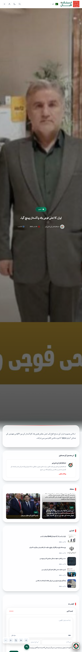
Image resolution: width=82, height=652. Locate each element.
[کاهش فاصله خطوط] (11, 640)
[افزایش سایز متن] (26, 640)
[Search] (20, 4)
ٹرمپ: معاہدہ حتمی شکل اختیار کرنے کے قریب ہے (54, 570)
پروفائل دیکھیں (62, 474)
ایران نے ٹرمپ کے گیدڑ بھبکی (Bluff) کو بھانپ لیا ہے (53, 536)
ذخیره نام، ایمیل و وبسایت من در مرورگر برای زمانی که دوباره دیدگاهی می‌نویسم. (50, 648)
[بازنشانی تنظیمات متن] (16, 640)
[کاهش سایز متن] (6, 640)
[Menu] (4, 4)
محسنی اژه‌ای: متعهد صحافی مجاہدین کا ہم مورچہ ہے (53, 559)
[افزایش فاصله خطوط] (21, 640)
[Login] (9, 4)
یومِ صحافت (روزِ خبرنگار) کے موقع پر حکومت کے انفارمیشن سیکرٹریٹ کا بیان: (47, 547)
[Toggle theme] (14, 4)
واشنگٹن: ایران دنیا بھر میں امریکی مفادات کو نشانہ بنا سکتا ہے (51, 581)
